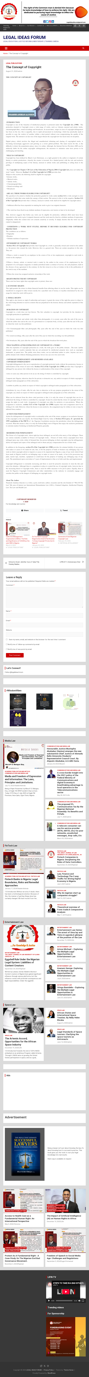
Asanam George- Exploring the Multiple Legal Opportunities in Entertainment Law (70, 972)
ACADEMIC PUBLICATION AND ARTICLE (17, 771)
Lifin (68, 795)
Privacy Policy (49, 1370)
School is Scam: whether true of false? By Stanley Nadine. (24, 563)
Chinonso (17, 1224)
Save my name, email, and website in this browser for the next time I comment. (37, 640)
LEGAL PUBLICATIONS (14, 63)
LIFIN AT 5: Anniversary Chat (70, 562)
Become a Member (66, 25)
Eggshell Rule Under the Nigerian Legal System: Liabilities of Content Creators (22, 962)
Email (8, 621)
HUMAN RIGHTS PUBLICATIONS (16, 1210)
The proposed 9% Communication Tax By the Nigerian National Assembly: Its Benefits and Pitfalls (70, 809)
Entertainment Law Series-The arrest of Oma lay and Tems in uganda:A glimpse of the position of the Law (70, 934)
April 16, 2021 (61, 898)
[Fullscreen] (83, 1301)
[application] (66, 1292)
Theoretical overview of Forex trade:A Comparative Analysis (70, 909)
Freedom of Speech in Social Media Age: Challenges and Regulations (64, 1257)
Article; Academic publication (59, 1248)
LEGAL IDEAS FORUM (24, 37)
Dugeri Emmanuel (67, 1261)
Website (9, 630)
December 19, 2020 (11, 1048)
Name (8, 611)
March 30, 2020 (62, 838)
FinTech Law (11, 845)
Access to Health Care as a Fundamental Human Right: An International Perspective (19, 1218)
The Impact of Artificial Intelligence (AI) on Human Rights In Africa (64, 1217)
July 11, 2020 (61, 817)
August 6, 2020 (62, 1023)
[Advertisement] (44, 1093)
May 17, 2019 (61, 915)
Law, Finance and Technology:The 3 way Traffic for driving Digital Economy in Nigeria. (69, 877)
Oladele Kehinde (20, 785)
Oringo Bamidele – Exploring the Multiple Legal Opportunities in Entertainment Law (70, 991)
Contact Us (40, 25)
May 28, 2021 (61, 795)
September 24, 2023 (64, 865)
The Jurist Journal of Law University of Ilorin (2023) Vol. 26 (69, 853)
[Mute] (79, 1301)
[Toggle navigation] (6, 48)
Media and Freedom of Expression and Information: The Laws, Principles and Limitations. (23, 779)
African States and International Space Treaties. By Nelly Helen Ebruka (68, 1016)
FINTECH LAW (35, 876)
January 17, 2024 (11, 888)
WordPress (51, 1373)
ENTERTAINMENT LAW (12, 953)
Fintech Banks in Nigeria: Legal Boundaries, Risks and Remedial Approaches (22, 882)
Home (14, 25)
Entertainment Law (14, 922)
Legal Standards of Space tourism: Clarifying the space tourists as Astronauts (69, 1035)
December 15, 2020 (64, 940)
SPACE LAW (8, 1035)
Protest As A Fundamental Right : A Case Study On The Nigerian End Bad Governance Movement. (22, 1258)
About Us (22, 25)
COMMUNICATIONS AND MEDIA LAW (16, 773)
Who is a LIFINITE (52, 25)
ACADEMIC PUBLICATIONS (56, 1205)
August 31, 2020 (11, 71)
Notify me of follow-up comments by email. (24, 644)
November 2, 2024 (11, 1264)
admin (20, 71)
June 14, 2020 (62, 1042)
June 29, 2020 (62, 997)
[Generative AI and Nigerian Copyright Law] (70, 529)
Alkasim (62, 764)
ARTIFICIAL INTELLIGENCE (56, 1208)
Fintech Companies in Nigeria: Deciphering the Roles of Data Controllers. (69, 859)
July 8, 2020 (61, 959)
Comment (10, 585)
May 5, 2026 (9, 1224)
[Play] (49, 1301)
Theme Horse (68, 1370)
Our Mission (31, 25)
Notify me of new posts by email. (20, 649)
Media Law (10, 740)
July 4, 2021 (61, 884)
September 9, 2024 (53, 1261)
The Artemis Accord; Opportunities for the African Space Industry (20, 1041)
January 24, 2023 (53, 764)
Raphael (75, 865)
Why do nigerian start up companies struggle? (69, 894)
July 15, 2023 (9, 785)
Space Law (10, 1005)
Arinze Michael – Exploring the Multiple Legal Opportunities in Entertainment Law (70, 953)
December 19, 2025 (53, 1221)
